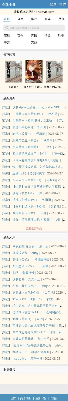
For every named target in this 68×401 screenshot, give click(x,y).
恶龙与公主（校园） (26, 140)
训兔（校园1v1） (24, 193)
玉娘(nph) (19, 173)
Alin (59, 219)
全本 (48, 19)
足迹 (61, 19)
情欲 (48, 35)
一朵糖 (43, 266)
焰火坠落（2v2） (24, 266)
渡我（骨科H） (22, 319)
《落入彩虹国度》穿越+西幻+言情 (35, 160)
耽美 (61, 35)
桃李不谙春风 (40, 352)
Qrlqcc (45, 286)
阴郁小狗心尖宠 (23, 127)
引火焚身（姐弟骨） (26, 147)
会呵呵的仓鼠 (55, 312)
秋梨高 (48, 140)
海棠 (7, 42)
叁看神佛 (28, 273)
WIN (40, 319)
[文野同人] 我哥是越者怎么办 (31, 345)
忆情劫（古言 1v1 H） (27, 312)
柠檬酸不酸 (41, 259)
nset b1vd (19, 358)
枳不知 (41, 127)
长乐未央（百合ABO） (27, 180)
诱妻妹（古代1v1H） (26, 292)
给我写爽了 (37, 173)
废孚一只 (36, 358)
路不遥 (52, 114)
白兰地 (49, 292)
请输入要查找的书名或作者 (24, 27)
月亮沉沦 (61, 345)
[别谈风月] (13, 82)
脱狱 (15, 273)
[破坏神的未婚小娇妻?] (54, 82)
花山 (62, 325)
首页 (7, 19)
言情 (34, 35)
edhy (34, 253)
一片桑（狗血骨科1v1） (28, 114)
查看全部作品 (34, 228)
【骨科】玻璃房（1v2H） (29, 206)
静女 (50, 299)
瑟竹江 (55, 206)
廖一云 (43, 246)
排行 (34, 19)
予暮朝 (40, 134)
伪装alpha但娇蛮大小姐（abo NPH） (37, 107)
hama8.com (46, 12)
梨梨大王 (34, 279)
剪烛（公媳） (21, 259)
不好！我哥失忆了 (24, 286)
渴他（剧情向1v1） (25, 200)
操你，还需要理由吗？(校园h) (32, 219)
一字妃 (48, 147)
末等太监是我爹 (23, 339)
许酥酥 (46, 200)
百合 (20, 35)
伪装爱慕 (18, 279)
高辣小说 (8, 4)
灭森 (43, 213)
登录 (53, 4)
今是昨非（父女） (24, 213)
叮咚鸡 (51, 180)
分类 (20, 19)
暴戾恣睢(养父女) (24, 246)
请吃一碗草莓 (58, 332)
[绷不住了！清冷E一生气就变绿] (34, 82)
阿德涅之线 (20, 253)
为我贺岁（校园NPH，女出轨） (33, 120)
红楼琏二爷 (20, 352)
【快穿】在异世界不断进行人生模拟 (36, 186)
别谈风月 (13, 87)
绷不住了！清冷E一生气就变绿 (42, 87)
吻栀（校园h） (22, 134)
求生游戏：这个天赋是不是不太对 (35, 306)
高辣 (7, 35)
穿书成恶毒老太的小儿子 (29, 332)
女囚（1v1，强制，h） (27, 299)
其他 (34, 42)
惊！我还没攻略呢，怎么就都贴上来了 (38, 167)
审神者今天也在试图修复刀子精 (33, 325)
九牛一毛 (43, 339)
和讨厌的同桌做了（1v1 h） (31, 153)
